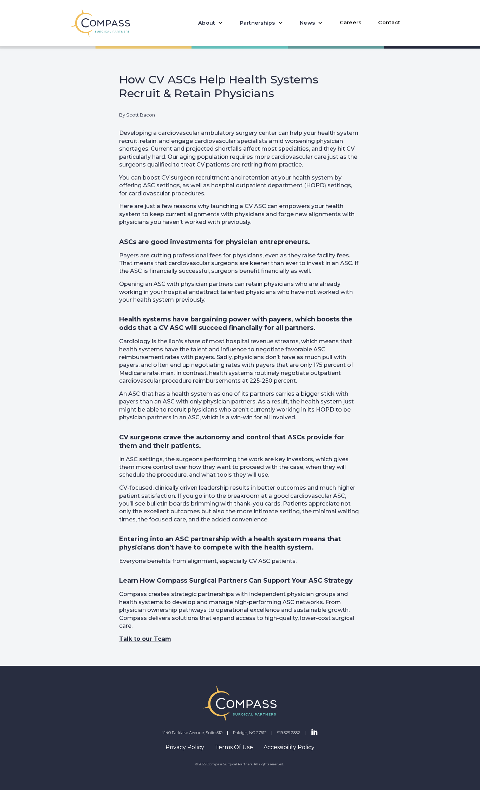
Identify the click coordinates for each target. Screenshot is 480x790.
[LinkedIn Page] (314, 732)
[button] (210, 23)
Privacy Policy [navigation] (185, 747)
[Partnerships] (261, 23)
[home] (100, 23)
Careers (351, 22)
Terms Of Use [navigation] (234, 747)
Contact (389, 22)
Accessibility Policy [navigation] (289, 747)
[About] (210, 23)
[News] (311, 23)
